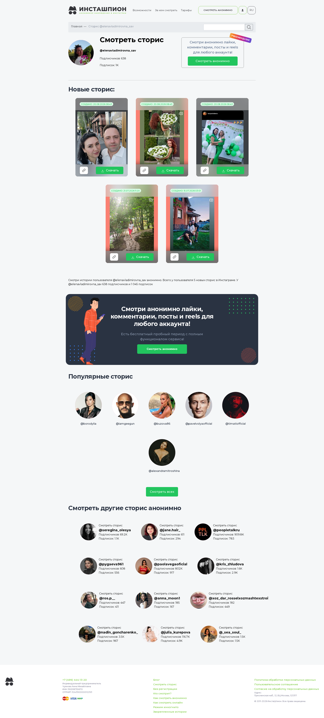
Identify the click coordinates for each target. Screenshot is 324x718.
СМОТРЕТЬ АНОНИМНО (218, 10)
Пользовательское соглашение (276, 684)
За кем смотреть (166, 10)
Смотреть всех (162, 492)
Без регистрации (165, 689)
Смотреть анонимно (213, 61)
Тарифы (186, 10)
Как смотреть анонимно (170, 698)
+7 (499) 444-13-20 (74, 679)
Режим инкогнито (166, 707)
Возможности (142, 10)
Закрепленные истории (170, 711)
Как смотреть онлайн (168, 702)
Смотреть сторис (165, 684)
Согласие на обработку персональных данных (286, 689)
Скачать (112, 170)
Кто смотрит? (162, 693)
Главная (76, 26)
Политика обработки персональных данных (285, 679)
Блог (156, 679)
